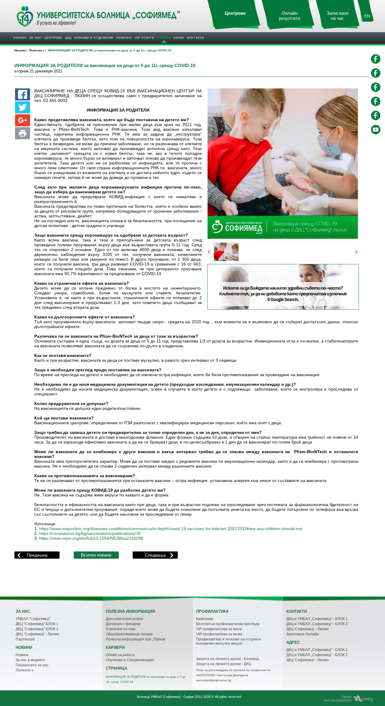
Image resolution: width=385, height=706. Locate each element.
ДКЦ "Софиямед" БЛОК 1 (37, 624)
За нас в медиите (30, 660)
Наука (179, 37)
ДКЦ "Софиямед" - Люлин (37, 634)
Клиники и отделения (94, 37)
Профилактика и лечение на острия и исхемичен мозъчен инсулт (228, 641)
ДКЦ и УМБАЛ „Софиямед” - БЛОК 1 (317, 619)
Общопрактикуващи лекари (129, 634)
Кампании (204, 619)
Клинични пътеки (120, 629)
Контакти (195, 37)
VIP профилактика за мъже (219, 634)
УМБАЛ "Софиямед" (33, 619)
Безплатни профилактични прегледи (228, 624)
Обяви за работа (120, 655)
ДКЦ (68, 37)
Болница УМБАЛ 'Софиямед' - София (165, 696)
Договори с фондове (123, 624)
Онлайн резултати (289, 16)
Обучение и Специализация (130, 660)
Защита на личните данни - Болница (227, 659)
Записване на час (338, 16)
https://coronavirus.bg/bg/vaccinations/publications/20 (90, 533)
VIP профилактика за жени (219, 629)
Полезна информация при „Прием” (136, 639)
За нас (35, 37)
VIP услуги (144, 37)
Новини (164, 37)
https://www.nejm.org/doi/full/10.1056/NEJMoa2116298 (91, 538)
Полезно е (25, 670)
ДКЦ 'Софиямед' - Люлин (307, 629)
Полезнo (124, 37)
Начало (20, 37)
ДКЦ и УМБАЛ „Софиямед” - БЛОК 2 (317, 624)
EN (367, 16)
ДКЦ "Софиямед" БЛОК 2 (37, 629)
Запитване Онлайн (302, 634)
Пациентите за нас (32, 665)
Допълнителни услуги (124, 619)
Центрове (53, 37)
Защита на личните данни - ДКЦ (223, 664)
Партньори (25, 639)
